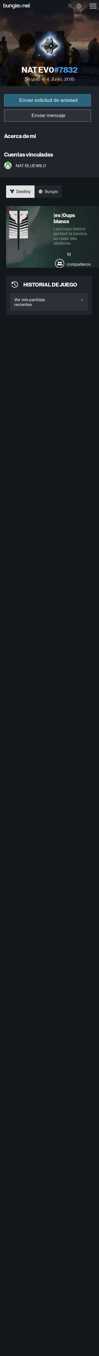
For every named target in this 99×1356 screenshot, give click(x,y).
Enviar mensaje (48, 115)
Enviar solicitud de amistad (48, 100)
